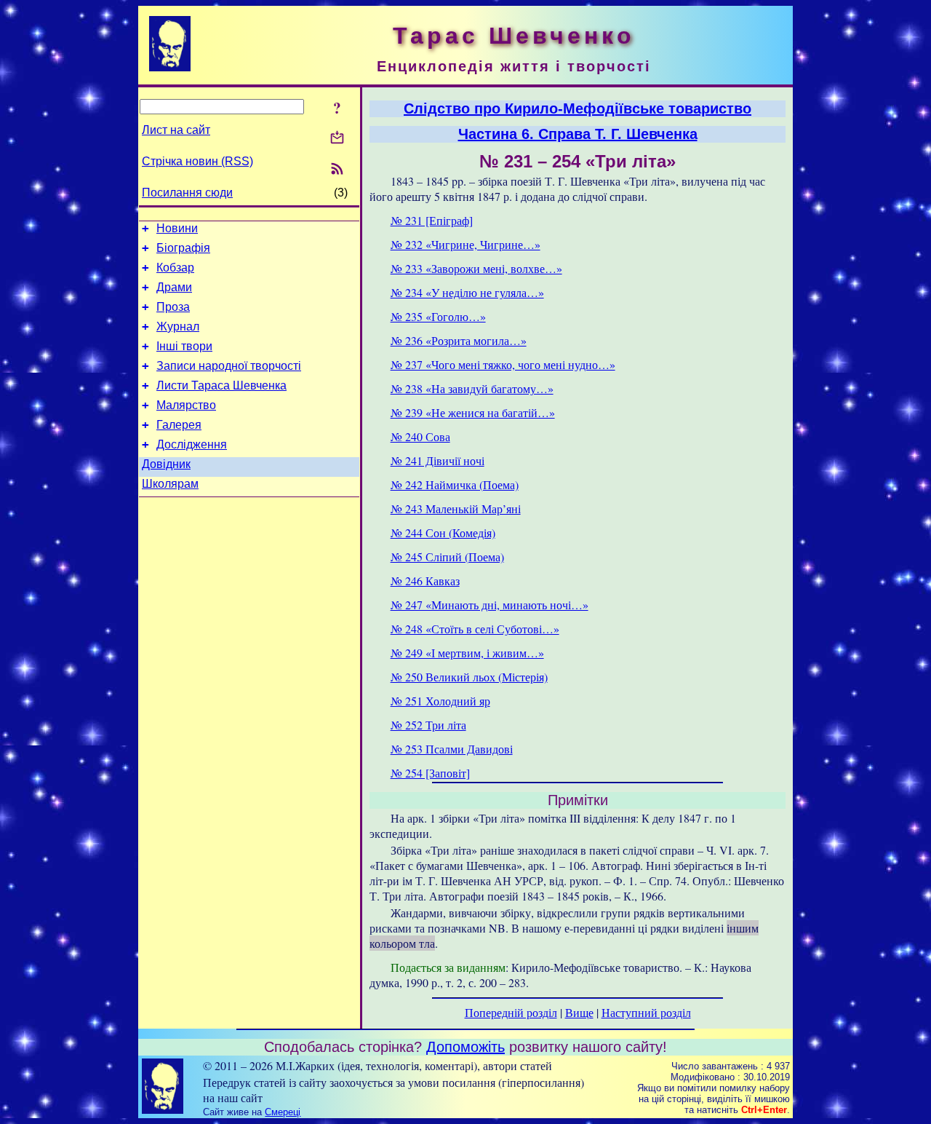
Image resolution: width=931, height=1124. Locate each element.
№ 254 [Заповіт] (430, 772)
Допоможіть (465, 1047)
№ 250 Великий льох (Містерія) (469, 676)
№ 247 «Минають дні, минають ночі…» (489, 604)
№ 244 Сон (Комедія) (443, 532)
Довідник (166, 464)
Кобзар (175, 267)
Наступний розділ (646, 1012)
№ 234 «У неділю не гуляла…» (467, 292)
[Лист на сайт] (337, 139)
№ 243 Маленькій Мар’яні (456, 508)
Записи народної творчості (228, 366)
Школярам (170, 484)
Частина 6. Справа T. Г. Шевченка (578, 134)
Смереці (282, 1112)
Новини (177, 228)
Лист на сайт (176, 130)
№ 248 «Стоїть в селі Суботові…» (475, 628)
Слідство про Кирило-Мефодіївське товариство (577, 108)
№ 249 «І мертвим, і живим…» (467, 652)
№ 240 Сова (420, 436)
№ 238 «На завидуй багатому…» (472, 388)
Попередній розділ (511, 1012)
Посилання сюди (187, 192)
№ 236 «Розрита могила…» (459, 340)
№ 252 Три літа (428, 724)
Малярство (186, 405)
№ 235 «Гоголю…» (438, 316)
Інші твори (184, 346)
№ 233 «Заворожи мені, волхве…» (476, 268)
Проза (173, 307)
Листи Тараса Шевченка (221, 385)
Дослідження (191, 444)
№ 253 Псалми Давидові (452, 748)
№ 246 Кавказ (425, 580)
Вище (579, 1012)
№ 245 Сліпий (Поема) (447, 556)
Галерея (178, 425)
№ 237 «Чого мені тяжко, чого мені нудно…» (503, 364)
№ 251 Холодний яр (440, 700)
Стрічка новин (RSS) (197, 161)
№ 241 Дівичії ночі (437, 460)
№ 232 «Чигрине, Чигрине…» (465, 244)
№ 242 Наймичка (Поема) (455, 484)
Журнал (177, 326)
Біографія (183, 248)
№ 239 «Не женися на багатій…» (473, 412)
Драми (174, 287)
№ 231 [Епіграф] (432, 220)
